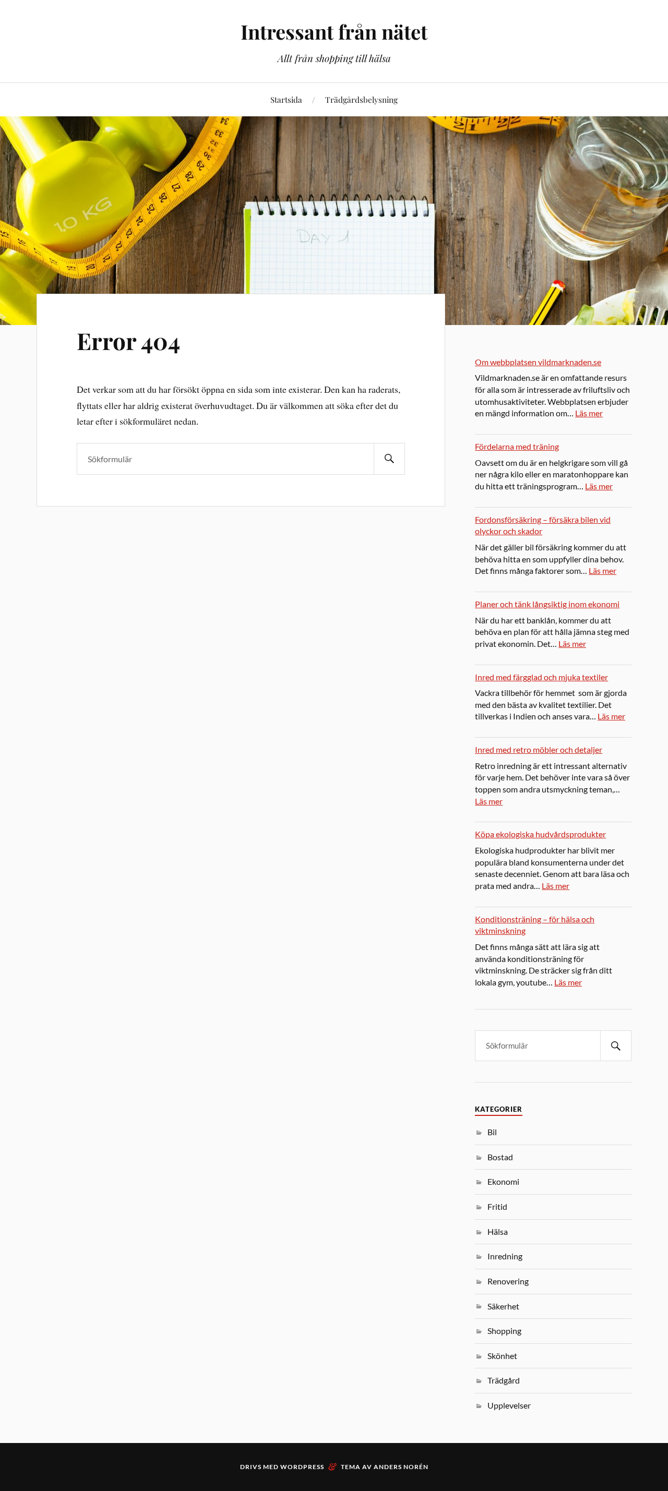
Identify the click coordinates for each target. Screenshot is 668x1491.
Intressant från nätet (334, 31)
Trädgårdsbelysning (361, 99)
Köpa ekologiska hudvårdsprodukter (540, 834)
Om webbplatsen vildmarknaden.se (538, 362)
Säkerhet (503, 1306)
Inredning (504, 1256)
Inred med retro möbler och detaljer (538, 749)
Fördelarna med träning (517, 446)
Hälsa (497, 1231)
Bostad (500, 1157)
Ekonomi (503, 1181)
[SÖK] (389, 459)
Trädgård (503, 1380)
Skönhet (502, 1356)
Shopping (504, 1331)
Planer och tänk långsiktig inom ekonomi (547, 604)
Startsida (286, 99)
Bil (492, 1132)
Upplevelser (509, 1405)
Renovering (508, 1281)
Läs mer (589, 413)
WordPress (302, 1467)
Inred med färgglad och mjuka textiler (541, 677)
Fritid (497, 1206)
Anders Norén (401, 1467)
